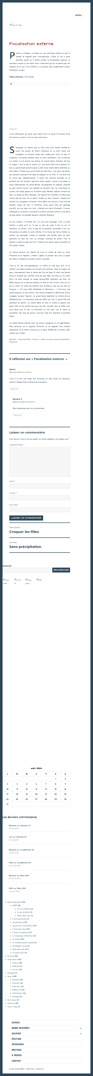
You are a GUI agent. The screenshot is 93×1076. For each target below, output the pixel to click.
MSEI (11, 862)
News (9, 976)
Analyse (15, 979)
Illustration (12, 959)
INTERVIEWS (18, 1044)
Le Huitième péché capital (23, 942)
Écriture (35, 339)
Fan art (15, 969)
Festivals (16, 983)
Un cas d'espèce (23, 909)
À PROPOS (17, 1055)
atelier (43, 339)
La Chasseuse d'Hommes (22, 936)
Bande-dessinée (13, 902)
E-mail (13, 493)
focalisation (65, 339)
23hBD (15, 905)
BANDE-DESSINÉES (20, 1027)
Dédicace (15, 966)
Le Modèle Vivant (19, 946)
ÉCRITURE (16, 1038)
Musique (10, 973)
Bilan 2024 (24, 875)
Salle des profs (18, 949)
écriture (50, 339)
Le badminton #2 (27, 850)
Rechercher (7, 566)
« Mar (5, 808)
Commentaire (17, 445)
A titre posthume (19, 919)
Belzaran (12, 339)
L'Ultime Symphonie (20, 932)
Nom (12, 481)
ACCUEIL (16, 1022)
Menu (78, 15)
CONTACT (16, 1060)
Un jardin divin (18, 952)
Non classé (11, 1000)
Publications (17, 993)
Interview (16, 986)
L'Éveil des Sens (19, 929)
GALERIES (16, 1033)
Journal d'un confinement (22, 925)
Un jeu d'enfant (23, 912)
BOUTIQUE (16, 1049)
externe (57, 339)
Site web (13, 505)
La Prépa (16, 939)
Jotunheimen (17, 922)
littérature (13, 342)
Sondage (15, 996)
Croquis (15, 963)
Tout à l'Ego (12, 1006)
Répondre (14, 389)
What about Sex (23, 915)
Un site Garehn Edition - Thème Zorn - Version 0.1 (26, 1069)
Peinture (10, 1003)
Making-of (16, 990)
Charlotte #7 (25, 825)
